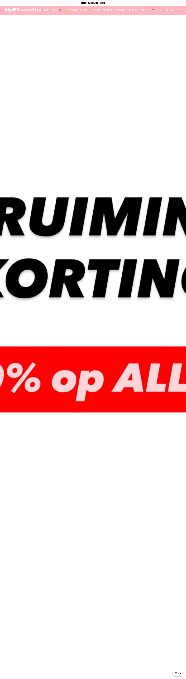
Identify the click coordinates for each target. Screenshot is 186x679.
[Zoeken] (167, 10)
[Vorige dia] (6, 3)
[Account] (172, 10)
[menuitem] (143, 10)
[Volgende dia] (178, 3)
